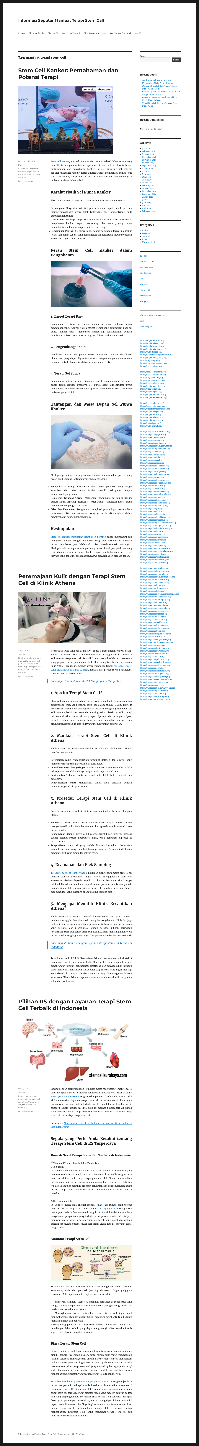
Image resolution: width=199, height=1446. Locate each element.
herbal (145, 231)
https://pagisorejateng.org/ (152, 383)
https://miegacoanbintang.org (153, 585)
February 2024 (148, 211)
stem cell (31, 174)
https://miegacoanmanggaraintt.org (156, 608)
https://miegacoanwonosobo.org (154, 469)
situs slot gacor (146, 327)
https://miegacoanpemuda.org (153, 437)
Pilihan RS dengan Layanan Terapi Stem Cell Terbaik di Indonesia (74, 1004)
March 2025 (147, 183)
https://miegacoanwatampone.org (155, 645)
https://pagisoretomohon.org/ (153, 375)
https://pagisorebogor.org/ (152, 403)
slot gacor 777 (146, 301)
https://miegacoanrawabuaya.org (154, 491)
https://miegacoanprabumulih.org (155, 449)
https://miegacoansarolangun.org (155, 671)
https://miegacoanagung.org (152, 454)
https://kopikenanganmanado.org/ (155, 409)
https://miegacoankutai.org (152, 656)
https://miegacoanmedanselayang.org (156, 551)
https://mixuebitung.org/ (151, 352)
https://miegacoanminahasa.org (154, 537)
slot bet (143, 256)
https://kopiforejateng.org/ (152, 343)
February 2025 (148, 185)
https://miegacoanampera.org (153, 471)
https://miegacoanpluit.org (152, 511)
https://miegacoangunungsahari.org (156, 682)
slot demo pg (145, 273)
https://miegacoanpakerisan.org (154, 691)
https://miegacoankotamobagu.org (155, 597)
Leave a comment (26, 181)
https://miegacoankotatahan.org (154, 466)
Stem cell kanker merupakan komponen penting (78, 536)
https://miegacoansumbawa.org (154, 654)
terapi (144, 239)
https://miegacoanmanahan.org (154, 568)
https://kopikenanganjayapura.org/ (155, 355)
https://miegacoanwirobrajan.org (154, 557)
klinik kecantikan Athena (29, 658)
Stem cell (22, 165)
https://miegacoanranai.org (152, 463)
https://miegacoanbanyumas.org (154, 580)
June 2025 (146, 174)
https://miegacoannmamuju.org (154, 605)
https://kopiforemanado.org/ (152, 420)
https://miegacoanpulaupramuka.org (156, 446)
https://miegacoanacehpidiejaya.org (155, 662)
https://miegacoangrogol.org (152, 497)
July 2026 (146, 148)
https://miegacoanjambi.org (152, 531)
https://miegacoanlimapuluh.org (154, 674)
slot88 (138, 33)
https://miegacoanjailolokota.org (154, 659)
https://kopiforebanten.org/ (152, 340)
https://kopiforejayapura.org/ (153, 349)
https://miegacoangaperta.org (153, 554)
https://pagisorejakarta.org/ (152, 366)
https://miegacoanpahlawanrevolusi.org (157, 688)
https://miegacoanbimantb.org (153, 602)
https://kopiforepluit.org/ (151, 392)
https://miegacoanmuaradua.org (154, 520)
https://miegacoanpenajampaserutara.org (158, 523)
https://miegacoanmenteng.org (154, 506)
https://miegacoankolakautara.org (155, 514)
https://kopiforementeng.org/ (153, 386)
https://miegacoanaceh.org (152, 460)
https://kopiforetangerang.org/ (153, 357)
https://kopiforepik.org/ (150, 389)
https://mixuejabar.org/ (150, 423)
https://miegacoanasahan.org (153, 637)
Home (21, 33)
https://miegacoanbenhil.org (152, 486)
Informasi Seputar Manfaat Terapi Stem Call (61, 20)
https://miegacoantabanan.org (153, 619)
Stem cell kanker (60, 161)
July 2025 (146, 171)
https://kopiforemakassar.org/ (153, 397)
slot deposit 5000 (147, 261)
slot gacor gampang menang (152, 315)
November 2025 (149, 160)
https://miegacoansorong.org (153, 534)
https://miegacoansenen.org (152, 477)
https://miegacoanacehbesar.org (154, 622)
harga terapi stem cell (27, 1096)
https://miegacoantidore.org (152, 457)
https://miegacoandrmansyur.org (154, 696)
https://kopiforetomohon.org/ (153, 395)
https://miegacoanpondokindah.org (155, 494)
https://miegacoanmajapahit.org (154, 563)
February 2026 (148, 151)
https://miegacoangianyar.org (153, 540)
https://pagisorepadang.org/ (152, 380)
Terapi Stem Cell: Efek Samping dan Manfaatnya (93, 681)
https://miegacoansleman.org (153, 543)
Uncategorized (148, 242)
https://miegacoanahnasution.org (155, 432)
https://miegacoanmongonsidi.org (155, 548)
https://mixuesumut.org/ (151, 426)
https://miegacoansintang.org (153, 443)
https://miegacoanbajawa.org (153, 591)
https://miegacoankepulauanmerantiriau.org (159, 594)
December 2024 (149, 191)
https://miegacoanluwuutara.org (154, 625)
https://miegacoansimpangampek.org (156, 642)
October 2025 (148, 163)
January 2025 (148, 188)
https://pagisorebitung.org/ (152, 377)
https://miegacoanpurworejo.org (154, 651)
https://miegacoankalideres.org (154, 500)
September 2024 (149, 194)
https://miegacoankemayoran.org (154, 480)
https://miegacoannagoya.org (153, 545)
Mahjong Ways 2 (71, 33)
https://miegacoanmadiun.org (153, 693)
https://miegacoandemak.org (153, 668)
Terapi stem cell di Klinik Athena (69, 872)
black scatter (145, 296)
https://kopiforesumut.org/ (152, 346)
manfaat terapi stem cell (29, 661)
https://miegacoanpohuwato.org (154, 574)
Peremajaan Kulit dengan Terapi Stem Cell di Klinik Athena (72, 579)
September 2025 (149, 165)
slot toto (143, 284)
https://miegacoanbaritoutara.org (154, 648)
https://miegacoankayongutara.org (155, 571)
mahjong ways (146, 267)
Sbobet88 (53, 33)
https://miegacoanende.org (152, 451)
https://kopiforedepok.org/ (152, 412)
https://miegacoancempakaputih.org (156, 679)
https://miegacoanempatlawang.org (155, 639)
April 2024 (146, 208)
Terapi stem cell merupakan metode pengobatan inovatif (81, 1381)
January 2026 (148, 154)
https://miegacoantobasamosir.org (155, 628)
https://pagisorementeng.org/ (153, 372)
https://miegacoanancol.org (152, 685)
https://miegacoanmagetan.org (153, 614)
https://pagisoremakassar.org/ (153, 363)
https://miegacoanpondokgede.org (155, 503)
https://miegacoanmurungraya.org (155, 600)
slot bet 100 (145, 290)
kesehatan (146, 233)
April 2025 (146, 180)
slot (141, 279)
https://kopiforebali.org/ (151, 414)
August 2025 (147, 168)
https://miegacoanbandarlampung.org (157, 528)
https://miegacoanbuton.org (152, 631)
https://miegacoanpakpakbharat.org (156, 665)
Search (143, 56)
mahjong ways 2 (109, 1208)
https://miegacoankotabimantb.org (155, 483)
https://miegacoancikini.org (152, 488)
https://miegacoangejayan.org (153, 434)
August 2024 (147, 197)
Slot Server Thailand (120, 33)
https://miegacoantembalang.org (154, 560)
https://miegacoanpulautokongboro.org (157, 577)
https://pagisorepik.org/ (150, 360)
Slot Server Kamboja (95, 33)
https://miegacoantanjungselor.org (155, 525)
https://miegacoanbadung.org (153, 617)
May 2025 (146, 177)
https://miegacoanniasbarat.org (154, 611)
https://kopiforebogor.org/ (152, 417)
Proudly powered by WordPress (71, 1434)
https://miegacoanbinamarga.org (154, 474)
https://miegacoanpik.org (151, 508)
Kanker (21, 169)
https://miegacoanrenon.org (152, 440)
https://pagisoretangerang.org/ (153, 406)
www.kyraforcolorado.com (65, 1096)
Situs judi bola (36, 33)
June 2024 (146, 202)
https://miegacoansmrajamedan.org (156, 699)
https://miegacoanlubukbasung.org (155, 517)
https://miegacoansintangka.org (154, 588)
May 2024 (146, 205)
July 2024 (146, 200)
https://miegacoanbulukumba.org (154, 582)
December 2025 (149, 157)
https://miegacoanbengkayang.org (155, 676)
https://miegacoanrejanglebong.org (155, 634)
